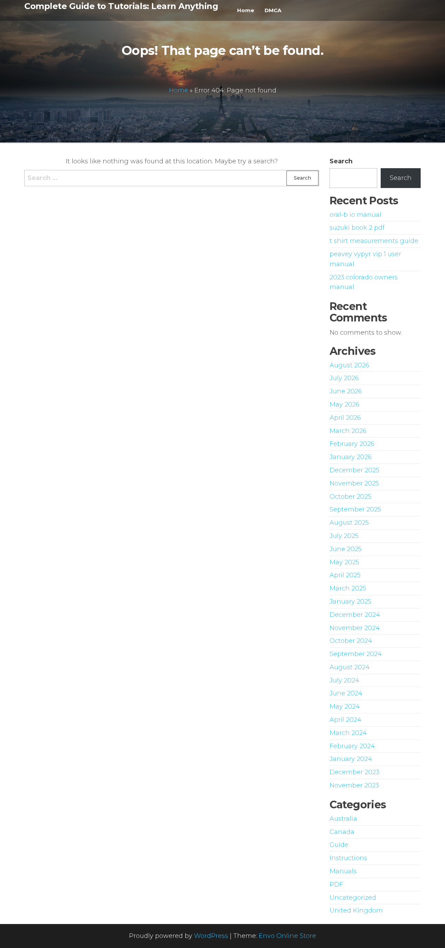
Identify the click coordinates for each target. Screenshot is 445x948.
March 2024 (348, 733)
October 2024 (351, 641)
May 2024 (345, 706)
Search (341, 161)
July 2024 (344, 680)
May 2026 (344, 404)
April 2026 (345, 418)
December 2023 (354, 772)
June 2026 (346, 391)
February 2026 (352, 444)
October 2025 (350, 496)
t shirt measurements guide (374, 241)
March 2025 (348, 588)
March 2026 (348, 431)
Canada (342, 832)
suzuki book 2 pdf (357, 227)
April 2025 (345, 575)
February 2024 (352, 746)
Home (245, 10)
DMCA (273, 10)
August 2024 (350, 667)
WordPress (211, 936)
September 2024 (356, 654)
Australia (343, 819)
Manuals (343, 871)
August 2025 (349, 522)
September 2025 (355, 509)
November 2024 (355, 628)
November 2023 (354, 785)
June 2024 (346, 693)
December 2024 (355, 615)
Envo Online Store (287, 936)
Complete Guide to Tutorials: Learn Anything (121, 6)
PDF (336, 884)
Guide (339, 845)
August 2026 (349, 365)
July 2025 (344, 536)
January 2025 (350, 601)
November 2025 (354, 483)
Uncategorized (353, 897)
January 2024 (351, 759)
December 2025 (354, 470)
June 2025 (346, 549)
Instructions (348, 858)
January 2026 (351, 457)
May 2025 (344, 562)
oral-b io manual (355, 215)
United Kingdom (356, 910)
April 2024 (345, 720)
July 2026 (344, 378)
